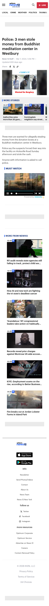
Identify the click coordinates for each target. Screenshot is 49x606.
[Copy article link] (17, 67)
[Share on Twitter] (14, 67)
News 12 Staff (7, 59)
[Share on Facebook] (10, 67)
